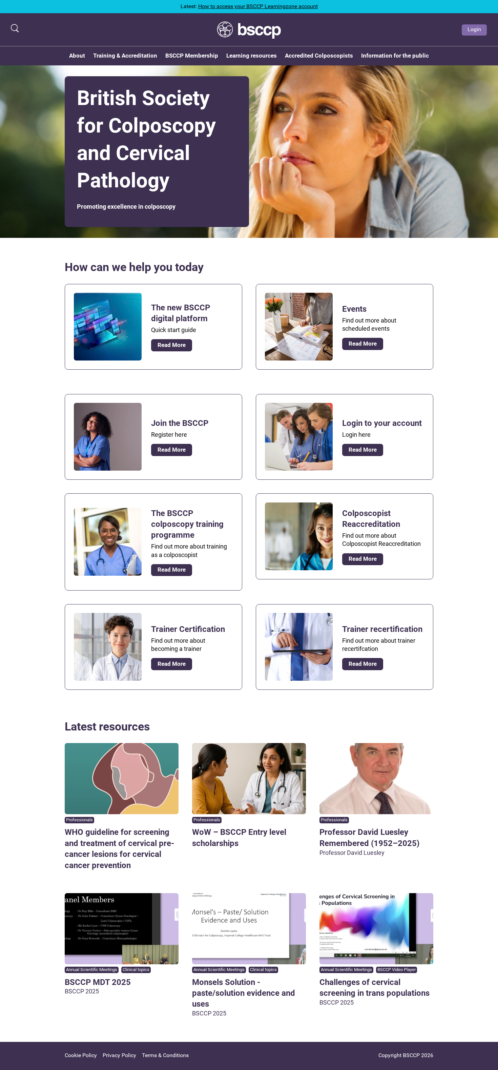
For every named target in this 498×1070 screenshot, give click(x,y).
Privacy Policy (119, 1055)
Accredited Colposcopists (319, 55)
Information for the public (395, 55)
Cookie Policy (81, 1055)
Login (474, 29)
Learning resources (251, 55)
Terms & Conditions (165, 1055)
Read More (172, 345)
